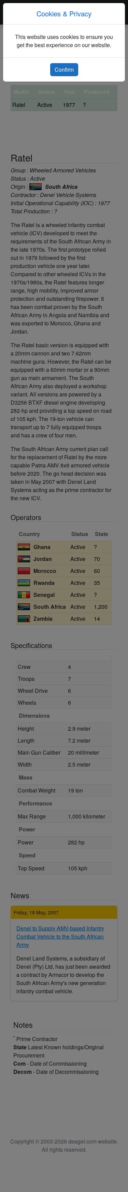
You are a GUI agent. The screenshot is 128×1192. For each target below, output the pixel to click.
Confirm (64, 69)
